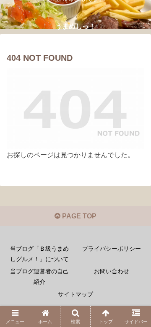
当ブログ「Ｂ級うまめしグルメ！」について (39, 253)
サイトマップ (75, 294)
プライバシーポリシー (111, 248)
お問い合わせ (111, 271)
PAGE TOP (78, 216)
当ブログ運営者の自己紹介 (39, 276)
